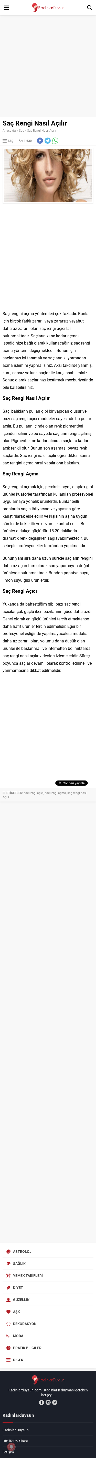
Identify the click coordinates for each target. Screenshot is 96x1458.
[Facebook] (41, 1402)
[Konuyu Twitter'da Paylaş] (48, 141)
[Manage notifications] (11, 1447)
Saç (21, 130)
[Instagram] (48, 1402)
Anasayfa (9, 130)
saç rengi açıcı (34, 793)
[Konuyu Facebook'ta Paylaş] (40, 141)
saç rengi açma (55, 793)
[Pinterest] (54, 1402)
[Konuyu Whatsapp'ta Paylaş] (55, 141)
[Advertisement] (48, 66)
